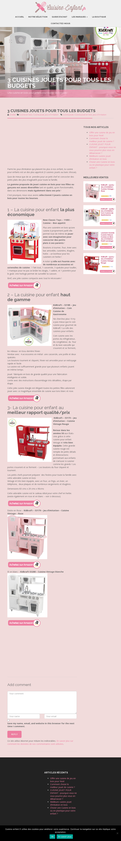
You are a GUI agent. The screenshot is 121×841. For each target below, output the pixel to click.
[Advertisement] (42, 145)
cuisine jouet (68, 115)
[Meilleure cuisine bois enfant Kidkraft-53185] (99, 215)
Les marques (79, 17)
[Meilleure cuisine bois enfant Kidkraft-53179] (99, 191)
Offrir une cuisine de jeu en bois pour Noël (102, 134)
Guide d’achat (59, 17)
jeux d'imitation (51, 115)
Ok (52, 836)
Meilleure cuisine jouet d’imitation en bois (100, 157)
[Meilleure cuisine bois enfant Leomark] (99, 239)
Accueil (19, 17)
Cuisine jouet (38, 115)
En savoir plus (65, 836)
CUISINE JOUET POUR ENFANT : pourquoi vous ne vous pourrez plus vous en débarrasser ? (102, 148)
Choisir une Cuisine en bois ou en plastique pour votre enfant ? (102, 164)
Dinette (12, 115)
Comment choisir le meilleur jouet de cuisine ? (101, 140)
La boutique (99, 17)
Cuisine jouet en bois (83, 115)
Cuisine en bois (25, 115)
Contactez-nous (60, 23)
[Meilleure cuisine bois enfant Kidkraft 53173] (99, 263)
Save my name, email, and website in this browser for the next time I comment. (40, 725)
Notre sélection (37, 17)
